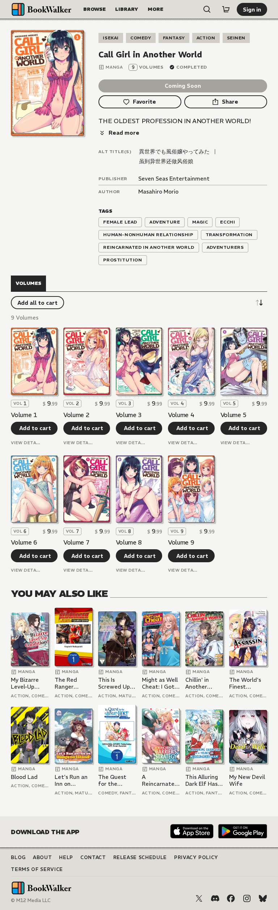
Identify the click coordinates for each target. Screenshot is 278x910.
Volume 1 (24, 415)
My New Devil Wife (247, 781)
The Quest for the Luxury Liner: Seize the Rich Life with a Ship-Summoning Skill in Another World (117, 781)
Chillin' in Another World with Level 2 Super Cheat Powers (204, 683)
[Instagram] (247, 898)
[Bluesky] (262, 898)
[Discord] (215, 898)
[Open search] (207, 9)
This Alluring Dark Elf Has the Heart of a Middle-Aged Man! (202, 781)
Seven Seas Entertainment (174, 178)
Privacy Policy (196, 857)
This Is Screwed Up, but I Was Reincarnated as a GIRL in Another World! (116, 683)
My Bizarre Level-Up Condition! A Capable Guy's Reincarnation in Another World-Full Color (29, 683)
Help (66, 857)
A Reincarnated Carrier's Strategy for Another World (160, 781)
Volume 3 (129, 415)
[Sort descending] (259, 303)
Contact (93, 857)
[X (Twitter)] (199, 898)
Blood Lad (24, 777)
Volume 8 (129, 542)
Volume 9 (181, 542)
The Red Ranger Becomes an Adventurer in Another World (73, 683)
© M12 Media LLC (31, 900)
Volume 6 (24, 542)
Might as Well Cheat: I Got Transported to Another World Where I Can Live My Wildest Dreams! (160, 683)
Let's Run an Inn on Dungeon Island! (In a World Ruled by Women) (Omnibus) (71, 781)
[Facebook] (231, 898)
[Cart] (226, 9)
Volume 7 (76, 542)
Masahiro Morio (158, 191)
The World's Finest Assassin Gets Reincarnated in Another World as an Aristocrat (247, 683)
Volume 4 (181, 415)
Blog (18, 857)
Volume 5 (233, 415)
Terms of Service (37, 869)
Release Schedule (140, 857)
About (42, 857)
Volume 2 (76, 415)
